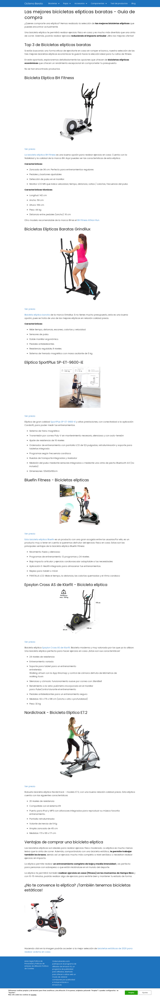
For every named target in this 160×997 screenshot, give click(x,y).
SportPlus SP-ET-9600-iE (63, 421)
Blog (134, 3)
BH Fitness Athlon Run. (88, 220)
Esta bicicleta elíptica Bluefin (39, 539)
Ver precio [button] (29, 149)
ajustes (33, 995)
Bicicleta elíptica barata (37, 314)
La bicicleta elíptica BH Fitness (40, 154)
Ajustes (145, 992)
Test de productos (119, 3)
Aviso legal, (29, 961)
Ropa (65, 3)
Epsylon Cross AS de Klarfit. (56, 647)
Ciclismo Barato (33, 3)
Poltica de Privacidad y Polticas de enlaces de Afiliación (34, 963)
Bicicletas (52, 3)
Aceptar (131, 992)
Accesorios (79, 3)
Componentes (97, 3)
